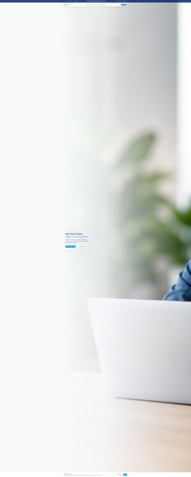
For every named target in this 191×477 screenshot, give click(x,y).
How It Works (81, 246)
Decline (120, 474)
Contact (103, 4)
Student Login (120, 1)
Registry (99, 4)
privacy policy (99, 475)
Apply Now (123, 4)
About (91, 4)
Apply (116, 1)
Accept (125, 474)
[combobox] (97, 1)
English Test (124, 1)
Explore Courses (69, 246)
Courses (87, 4)
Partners (95, 4)
